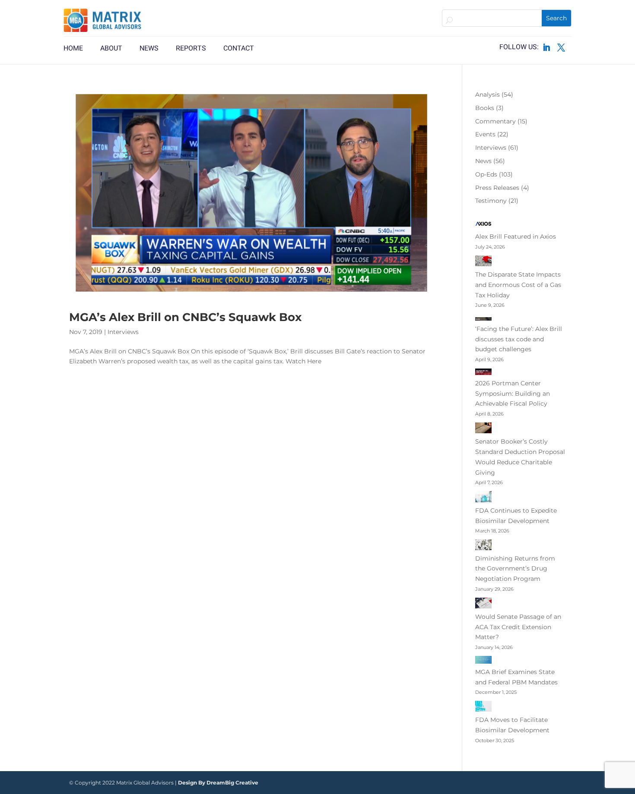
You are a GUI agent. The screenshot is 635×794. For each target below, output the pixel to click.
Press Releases (497, 188)
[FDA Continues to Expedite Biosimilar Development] (483, 498)
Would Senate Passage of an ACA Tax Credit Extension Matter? (518, 627)
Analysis (487, 94)
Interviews (123, 332)
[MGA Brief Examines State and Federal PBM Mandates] (483, 661)
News (483, 161)
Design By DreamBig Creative (218, 782)
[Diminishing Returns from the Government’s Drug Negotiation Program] (483, 546)
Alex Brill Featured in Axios (515, 236)
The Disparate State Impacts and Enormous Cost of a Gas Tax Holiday (518, 285)
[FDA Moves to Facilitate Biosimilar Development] (483, 708)
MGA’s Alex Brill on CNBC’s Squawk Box (185, 317)
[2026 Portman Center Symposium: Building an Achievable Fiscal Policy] (483, 373)
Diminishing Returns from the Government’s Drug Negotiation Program (515, 569)
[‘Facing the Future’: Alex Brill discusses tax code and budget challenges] (483, 319)
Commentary (495, 121)
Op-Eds (486, 174)
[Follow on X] (561, 47)
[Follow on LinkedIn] (546, 47)
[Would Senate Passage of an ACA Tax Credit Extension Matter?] (483, 605)
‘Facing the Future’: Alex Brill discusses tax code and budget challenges (518, 339)
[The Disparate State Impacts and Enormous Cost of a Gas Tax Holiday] (483, 262)
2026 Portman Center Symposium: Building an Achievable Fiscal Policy (512, 393)
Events (485, 134)
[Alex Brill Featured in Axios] (483, 225)
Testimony (491, 201)
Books (484, 108)
